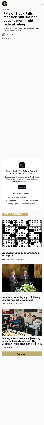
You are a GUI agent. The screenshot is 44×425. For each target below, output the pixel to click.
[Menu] (42, 3)
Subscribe (22, 187)
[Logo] (5, 4)
